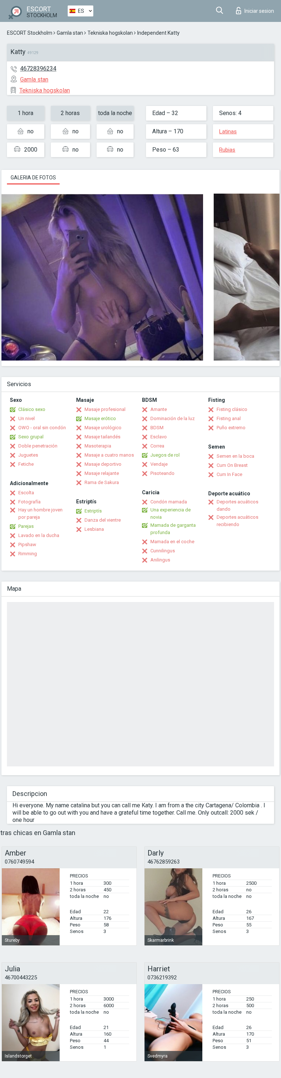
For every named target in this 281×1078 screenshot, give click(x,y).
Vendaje (159, 464)
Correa (157, 446)
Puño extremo (231, 427)
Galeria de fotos (33, 177)
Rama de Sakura (102, 482)
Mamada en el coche (172, 541)
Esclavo (158, 436)
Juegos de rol (165, 455)
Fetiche (26, 464)
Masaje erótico (100, 418)
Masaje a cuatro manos (109, 455)
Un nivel (26, 418)
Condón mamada (168, 501)
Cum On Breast (232, 465)
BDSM (157, 427)
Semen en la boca (235, 456)
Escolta (26, 492)
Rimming (27, 553)
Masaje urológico (103, 427)
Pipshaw (27, 544)
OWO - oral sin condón (42, 427)
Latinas (228, 131)
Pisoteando (162, 473)
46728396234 (38, 68)
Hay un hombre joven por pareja (40, 513)
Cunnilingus (162, 550)
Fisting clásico (232, 409)
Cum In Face (229, 474)
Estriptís (93, 511)
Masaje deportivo (103, 464)
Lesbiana (94, 529)
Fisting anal (229, 418)
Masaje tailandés (102, 436)
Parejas (26, 526)
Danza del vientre (103, 520)
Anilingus (160, 560)
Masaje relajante (102, 473)
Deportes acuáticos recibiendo (237, 520)
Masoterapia (98, 446)
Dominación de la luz (172, 418)
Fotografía (29, 501)
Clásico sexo (31, 409)
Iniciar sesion (259, 11)
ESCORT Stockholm (29, 33)
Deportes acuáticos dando (237, 505)
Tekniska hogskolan (110, 33)
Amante (158, 409)
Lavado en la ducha (38, 535)
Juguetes (28, 455)
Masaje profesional (105, 409)
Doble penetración (37, 446)
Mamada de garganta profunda (173, 528)
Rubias (227, 149)
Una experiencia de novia (170, 513)
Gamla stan (70, 33)
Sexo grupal (31, 436)
